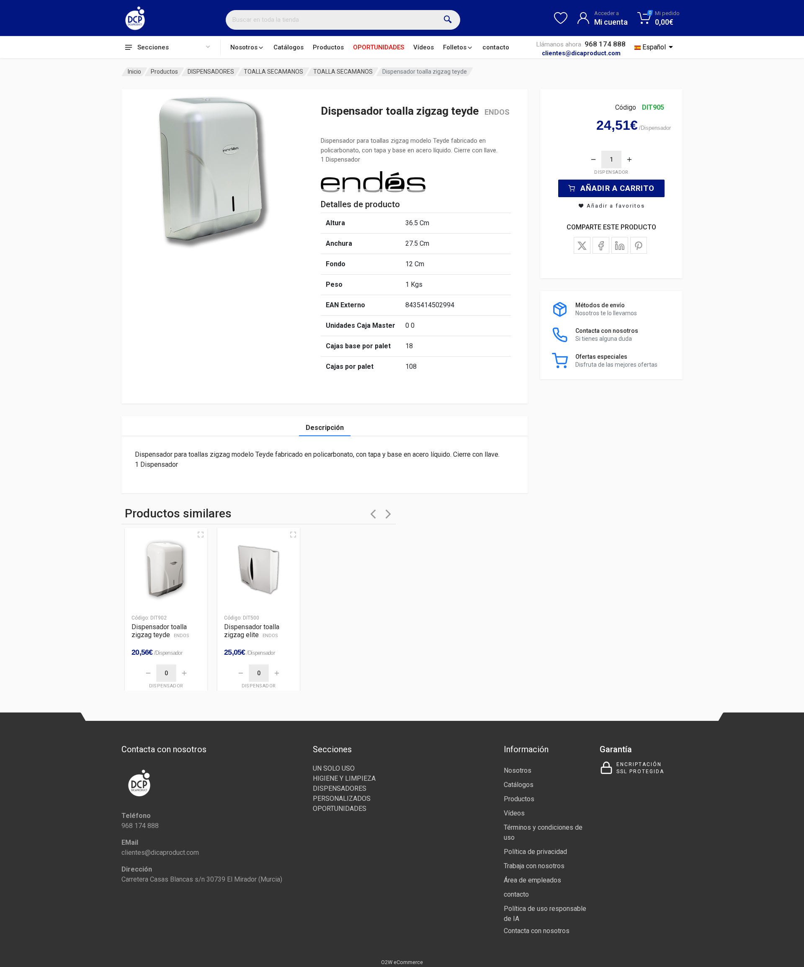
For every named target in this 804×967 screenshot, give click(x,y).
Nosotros (244, 47)
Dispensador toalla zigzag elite (251, 631)
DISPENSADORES (211, 71)
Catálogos (288, 47)
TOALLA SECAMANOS (273, 71)
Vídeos (423, 47)
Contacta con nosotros (537, 931)
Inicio (134, 71)
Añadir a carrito (617, 188)
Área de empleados (532, 880)
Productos (328, 47)
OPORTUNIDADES (378, 47)
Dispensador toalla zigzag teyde (160, 631)
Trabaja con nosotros (534, 866)
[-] (593, 159)
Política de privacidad (535, 852)
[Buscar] (448, 20)
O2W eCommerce (402, 962)
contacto (495, 47)
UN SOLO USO (334, 768)
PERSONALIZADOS (342, 798)
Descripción (325, 428)
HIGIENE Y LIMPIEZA (344, 778)
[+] (629, 159)
